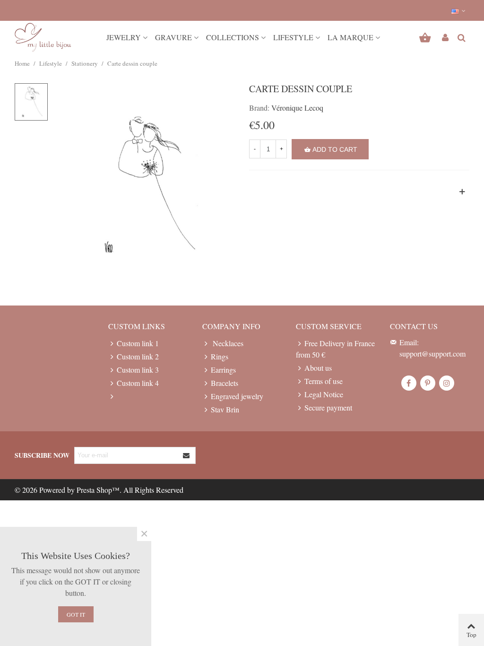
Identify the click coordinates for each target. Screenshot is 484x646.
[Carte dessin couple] (145, 184)
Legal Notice (323, 394)
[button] (459, 10)
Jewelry (123, 37)
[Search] (461, 36)
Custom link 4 (138, 383)
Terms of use (323, 381)
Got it (76, 614)
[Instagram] (446, 383)
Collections (232, 37)
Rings (219, 356)
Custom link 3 (138, 370)
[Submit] (186, 455)
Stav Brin (225, 409)
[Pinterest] (427, 383)
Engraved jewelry (237, 396)
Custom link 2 (138, 356)
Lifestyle (293, 37)
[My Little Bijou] (43, 37)
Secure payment (328, 407)
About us (318, 368)
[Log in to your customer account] (445, 37)
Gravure (173, 37)
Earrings (223, 370)
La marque (350, 37)
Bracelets (224, 383)
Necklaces (227, 343)
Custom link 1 (138, 343)
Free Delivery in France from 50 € (335, 348)
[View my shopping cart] (426, 37)
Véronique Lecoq (297, 108)
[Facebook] (408, 383)
